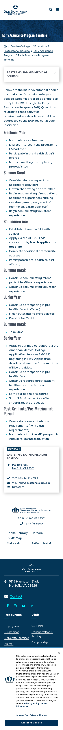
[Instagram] (15, 606)
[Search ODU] (50, 9)
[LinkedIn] (32, 606)
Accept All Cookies (31, 722)
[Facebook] (8, 606)
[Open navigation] (57, 9)
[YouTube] (23, 606)
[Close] (59, 653)
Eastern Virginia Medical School (27, 74)
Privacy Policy (31, 703)
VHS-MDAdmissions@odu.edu (31, 482)
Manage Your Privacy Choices (31, 715)
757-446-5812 (21, 478)
